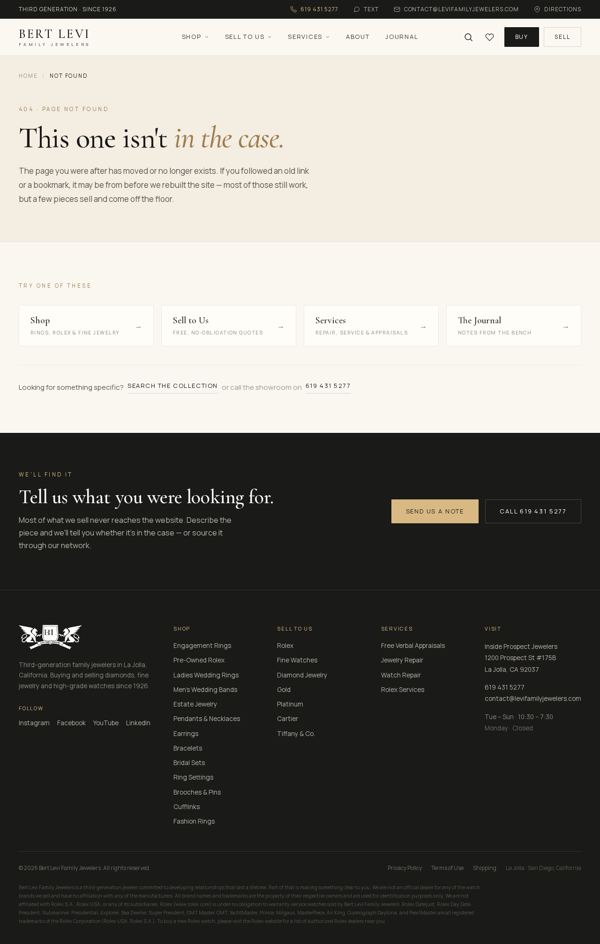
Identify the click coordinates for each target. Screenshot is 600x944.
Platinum (290, 704)
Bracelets (187, 748)
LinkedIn (138, 723)
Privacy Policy (405, 868)
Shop (192, 36)
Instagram (34, 723)
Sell (562, 37)
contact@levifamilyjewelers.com (533, 698)
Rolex (285, 645)
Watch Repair (401, 675)
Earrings (185, 733)
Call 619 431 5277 (533, 511)
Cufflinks (186, 807)
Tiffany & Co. (296, 733)
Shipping (484, 868)
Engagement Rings (202, 645)
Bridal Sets (189, 762)
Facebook (71, 723)
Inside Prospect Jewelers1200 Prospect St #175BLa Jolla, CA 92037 (521, 658)
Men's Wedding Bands (205, 689)
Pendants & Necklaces (206, 718)
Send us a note (435, 511)
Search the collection (173, 385)
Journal (401, 36)
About (357, 36)
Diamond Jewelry (302, 675)
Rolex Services (402, 689)
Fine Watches (297, 660)
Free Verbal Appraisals (413, 645)
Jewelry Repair (402, 660)
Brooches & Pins (197, 792)
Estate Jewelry (195, 704)
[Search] (468, 37)
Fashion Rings (194, 821)
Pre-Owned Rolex (199, 660)
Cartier (287, 718)
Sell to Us (245, 36)
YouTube (106, 723)
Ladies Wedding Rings (206, 675)
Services (305, 36)
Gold (284, 689)
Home (28, 75)
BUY (522, 37)
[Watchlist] (489, 37)
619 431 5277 (328, 385)
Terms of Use (447, 868)
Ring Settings (193, 777)
